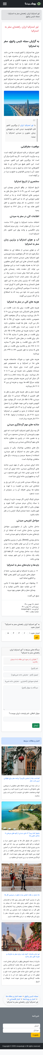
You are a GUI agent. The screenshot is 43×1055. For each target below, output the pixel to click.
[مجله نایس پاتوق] (33, 4)
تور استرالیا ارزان (26, 125)
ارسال (36, 725)
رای (36, 637)
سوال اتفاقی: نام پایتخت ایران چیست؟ (24, 713)
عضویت (35, 1034)
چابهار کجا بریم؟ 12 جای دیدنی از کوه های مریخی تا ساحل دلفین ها (22, 834)
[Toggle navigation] (4, 3)
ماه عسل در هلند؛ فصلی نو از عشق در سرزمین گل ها (22, 895)
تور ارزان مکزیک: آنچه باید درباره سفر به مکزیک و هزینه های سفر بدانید (23, 955)
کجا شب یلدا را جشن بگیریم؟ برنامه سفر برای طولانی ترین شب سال (22, 779)
